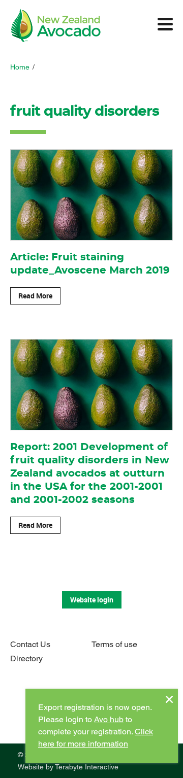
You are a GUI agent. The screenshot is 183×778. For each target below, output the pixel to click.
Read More (35, 295)
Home (19, 67)
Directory (26, 658)
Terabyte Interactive (86, 767)
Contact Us (30, 644)
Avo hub (109, 719)
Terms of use (114, 644)
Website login (91, 599)
